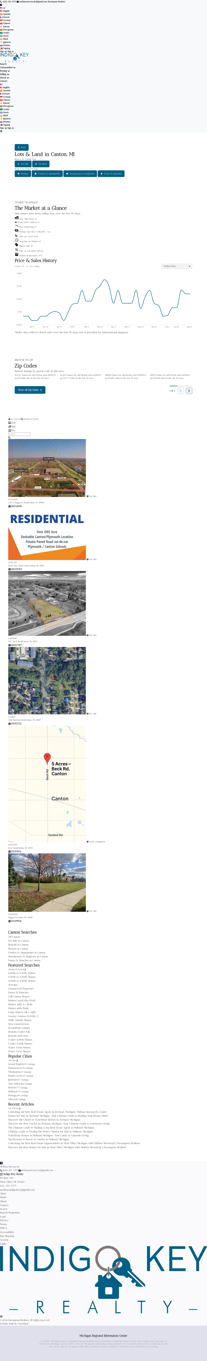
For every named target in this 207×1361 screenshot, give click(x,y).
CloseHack (23, 1323)
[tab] (103, 423)
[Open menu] (1, 131)
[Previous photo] (12, 468)
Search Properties (10, 1212)
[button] (103, 231)
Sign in (10, 51)
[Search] (9, 437)
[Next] (189, 391)
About (3, 77)
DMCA (3, 1228)
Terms (3, 1224)
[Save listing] (88, 496)
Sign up (3, 51)
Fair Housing (7, 1236)
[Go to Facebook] (1, 4)
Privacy (4, 1220)
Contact (3, 81)
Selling (3, 74)
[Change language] (2, 7)
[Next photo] (195, 468)
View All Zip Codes (28, 389)
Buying (3, 70)
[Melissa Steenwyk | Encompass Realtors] (103, 1312)
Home (3, 1197)
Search (3, 64)
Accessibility (7, 1232)
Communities (6, 67)
